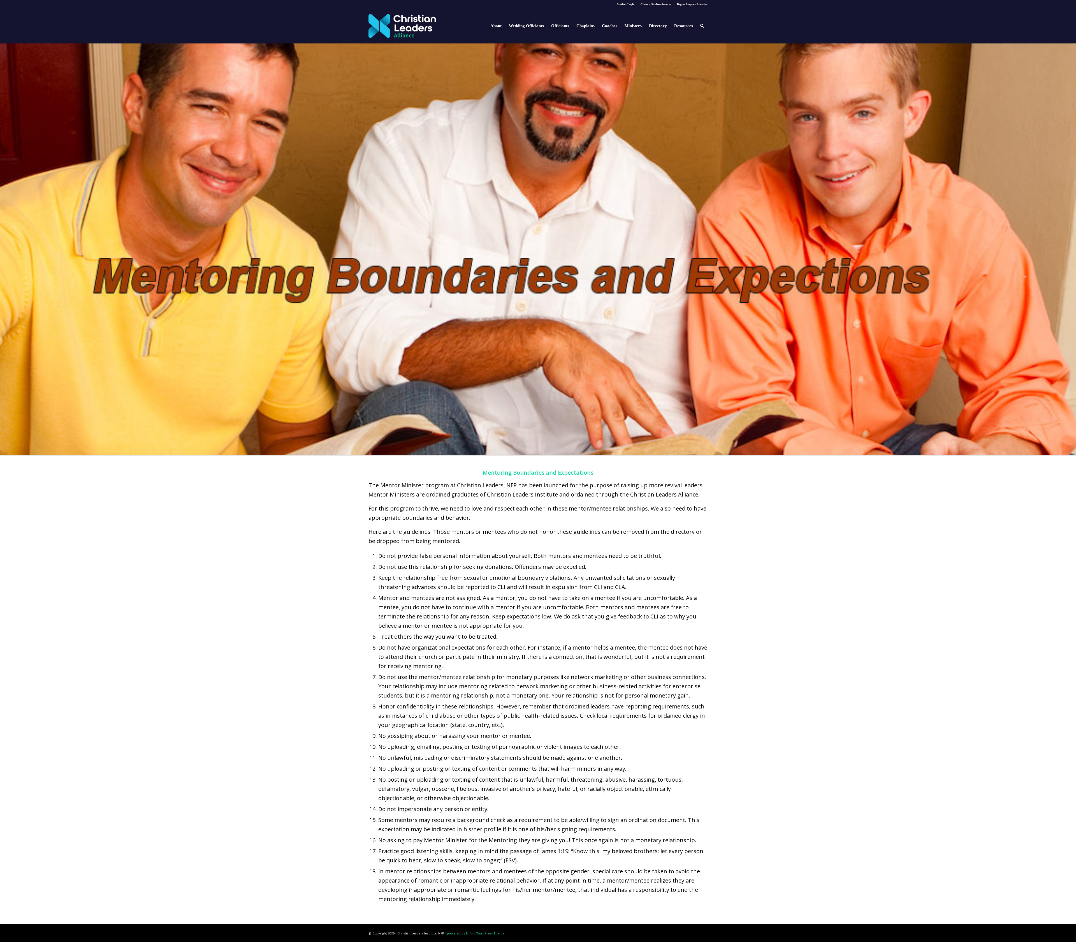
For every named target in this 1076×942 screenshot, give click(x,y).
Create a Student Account (656, 4)
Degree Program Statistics (692, 4)
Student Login (626, 4)
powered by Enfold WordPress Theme (475, 933)
